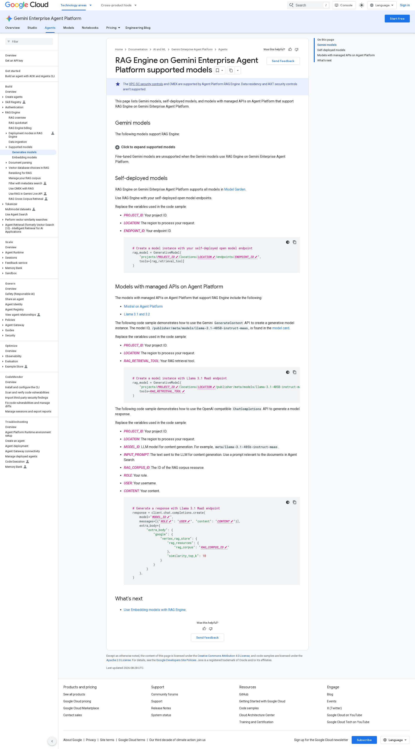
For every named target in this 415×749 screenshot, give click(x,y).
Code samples (249, 708)
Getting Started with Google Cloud (262, 701)
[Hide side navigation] (52, 741)
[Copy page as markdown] (231, 70)
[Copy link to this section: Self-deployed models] (172, 178)
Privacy (91, 740)
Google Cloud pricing (77, 701)
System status (161, 715)
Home (119, 49)
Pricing (111, 28)
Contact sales (72, 715)
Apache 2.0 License (118, 660)
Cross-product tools (116, 5)
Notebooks (90, 28)
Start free (397, 19)
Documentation (138, 49)
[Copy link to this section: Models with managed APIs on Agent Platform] (227, 287)
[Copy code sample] (294, 242)
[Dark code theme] (287, 242)
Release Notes (161, 708)
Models (68, 28)
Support (156, 701)
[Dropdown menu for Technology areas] (92, 5)
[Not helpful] (296, 49)
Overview (12, 28)
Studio (32, 28)
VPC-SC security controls (146, 84)
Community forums (164, 694)
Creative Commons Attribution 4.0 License (224, 655)
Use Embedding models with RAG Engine (155, 610)
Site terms (107, 740)
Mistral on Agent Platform (143, 306)
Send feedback (283, 61)
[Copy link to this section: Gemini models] (154, 123)
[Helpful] (290, 49)
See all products (74, 694)
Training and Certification (256, 722)
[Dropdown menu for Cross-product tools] (137, 5)
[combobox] (308, 5)
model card (280, 328)
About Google (72, 740)
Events (331, 701)
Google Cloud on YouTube (344, 715)
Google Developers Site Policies (176, 660)
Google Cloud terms (131, 740)
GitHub (243, 694)
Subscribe (364, 740)
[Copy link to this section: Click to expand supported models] (179, 147)
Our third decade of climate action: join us (177, 740)
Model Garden (234, 189)
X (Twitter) (334, 708)
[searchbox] (29, 41)
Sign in (405, 5)
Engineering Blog (138, 28)
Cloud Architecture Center (257, 715)
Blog (330, 694)
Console (346, 5)
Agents (50, 28)
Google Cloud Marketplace (81, 708)
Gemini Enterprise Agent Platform (47, 18)
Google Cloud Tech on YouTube (348, 722)
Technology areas (74, 5)
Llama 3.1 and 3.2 (137, 314)
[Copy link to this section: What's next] (147, 599)
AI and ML (159, 49)
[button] (28, 97)
